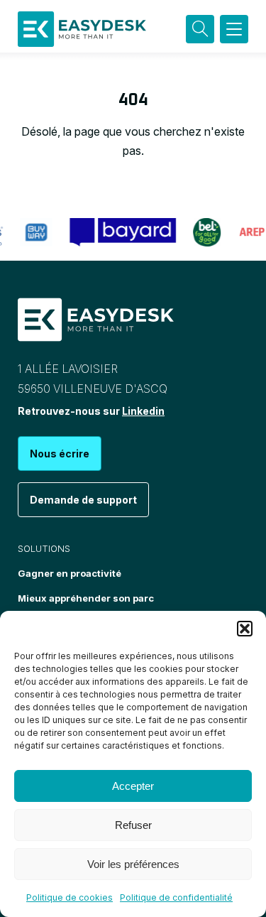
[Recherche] (200, 29)
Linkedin (143, 411)
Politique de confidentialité (176, 897)
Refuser (133, 825)
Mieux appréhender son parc (86, 598)
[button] (245, 629)
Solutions (44, 548)
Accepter (133, 786)
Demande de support (83, 500)
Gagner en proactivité (69, 573)
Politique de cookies (69, 897)
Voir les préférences (133, 864)
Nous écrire (59, 453)
